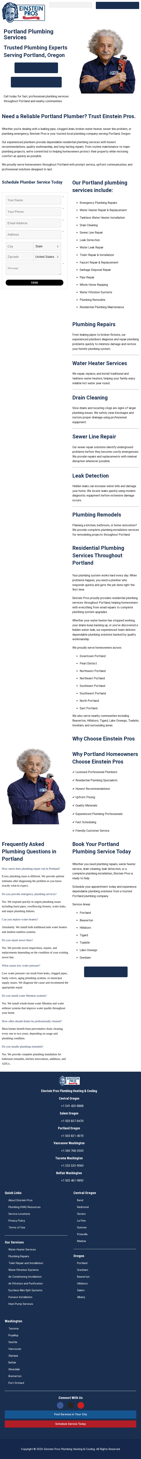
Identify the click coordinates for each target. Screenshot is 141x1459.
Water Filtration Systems (23, 1270)
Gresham (82, 1270)
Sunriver (82, 1227)
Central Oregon (69, 1098)
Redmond (83, 1207)
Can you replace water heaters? (20, 919)
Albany (81, 1297)
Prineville (82, 1234)
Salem (81, 1290)
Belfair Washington (69, 1173)
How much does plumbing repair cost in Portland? (31, 868)
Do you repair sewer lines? (17, 940)
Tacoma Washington (69, 1158)
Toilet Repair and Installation (25, 1263)
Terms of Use (16, 1227)
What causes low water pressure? (21, 965)
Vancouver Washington (69, 1143)
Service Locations (19, 1214)
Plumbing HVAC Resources (24, 1207)
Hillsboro (82, 1283)
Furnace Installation (20, 1297)
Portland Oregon (69, 1128)
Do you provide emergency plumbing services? (29, 894)
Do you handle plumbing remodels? (22, 1046)
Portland (82, 1263)
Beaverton (83, 1276)
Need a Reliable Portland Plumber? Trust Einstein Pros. (69, 116)
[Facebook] (60, 1405)
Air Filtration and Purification (25, 1283)
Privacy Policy (16, 1220)
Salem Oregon (69, 1113)
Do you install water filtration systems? (24, 995)
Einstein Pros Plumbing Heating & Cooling (69, 1091)
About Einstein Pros (20, 1200)
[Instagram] (70, 1405)
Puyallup (13, 1335)
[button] (70, 5)
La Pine (81, 1220)
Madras (81, 1241)
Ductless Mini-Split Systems (25, 1290)
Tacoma (13, 1328)
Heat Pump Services (20, 1304)
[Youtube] (80, 1405)
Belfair (12, 1362)
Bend (80, 1200)
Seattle (12, 1342)
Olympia (13, 1355)
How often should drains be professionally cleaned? (32, 1021)
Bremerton (14, 1376)
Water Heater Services (22, 1249)
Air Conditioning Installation (25, 1276)
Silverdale (14, 1369)
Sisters (81, 1214)
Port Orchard (16, 1383)
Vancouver (14, 1349)
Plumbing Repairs (18, 1256)
